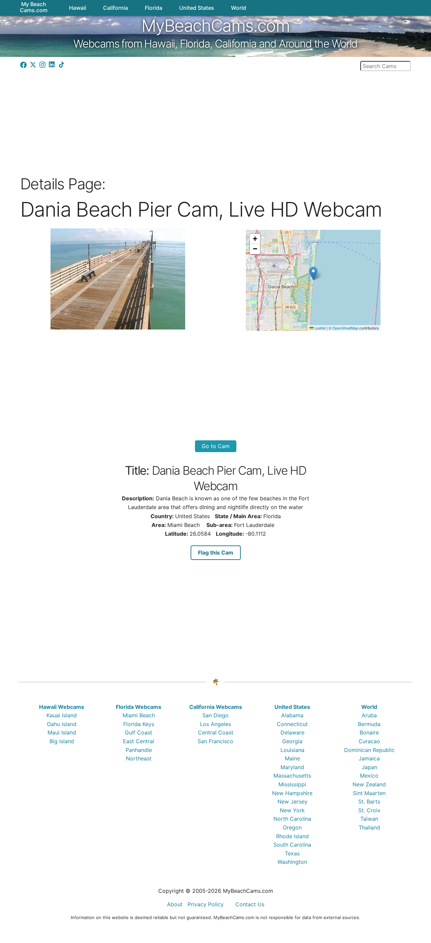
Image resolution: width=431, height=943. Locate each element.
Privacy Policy (206, 904)
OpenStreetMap (345, 328)
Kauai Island (61, 715)
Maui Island (61, 732)
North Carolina (292, 818)
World (369, 706)
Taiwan (369, 818)
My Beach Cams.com (33, 7)
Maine (292, 758)
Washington (292, 861)
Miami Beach (139, 715)
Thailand (369, 827)
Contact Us (249, 904)
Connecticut (292, 724)
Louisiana (292, 750)
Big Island (61, 741)
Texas (292, 853)
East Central (138, 741)
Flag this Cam (215, 552)
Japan (369, 767)
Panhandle (139, 750)
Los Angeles (215, 724)
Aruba (369, 715)
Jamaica (369, 758)
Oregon (292, 827)
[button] (313, 273)
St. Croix (369, 810)
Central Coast (215, 732)
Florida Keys (138, 724)
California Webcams (215, 706)
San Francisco (215, 741)
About (175, 904)
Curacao (369, 741)
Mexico (369, 775)
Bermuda (369, 724)
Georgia (292, 741)
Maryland (292, 767)
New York (292, 810)
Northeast (139, 758)
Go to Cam (216, 446)
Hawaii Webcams (61, 706)
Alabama (292, 715)
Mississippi (292, 784)
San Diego (215, 715)
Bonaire (369, 732)
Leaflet (319, 328)
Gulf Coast (138, 732)
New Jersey (292, 801)
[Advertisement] (215, 120)
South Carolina (292, 844)
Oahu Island (61, 724)
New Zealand (369, 784)
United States (292, 706)
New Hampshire (292, 793)
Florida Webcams (138, 706)
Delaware (292, 732)
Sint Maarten (369, 793)
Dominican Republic (369, 750)
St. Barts (369, 801)
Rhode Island (292, 836)
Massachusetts (292, 775)
